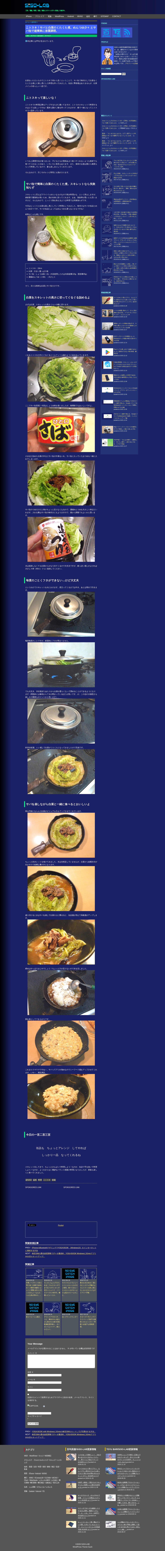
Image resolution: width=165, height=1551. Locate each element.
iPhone (29, 16)
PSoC (26, 1480)
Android (70, 16)
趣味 (48, 1466)
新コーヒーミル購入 (33, 1317)
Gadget (31, 1491)
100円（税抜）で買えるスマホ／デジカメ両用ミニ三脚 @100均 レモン (89, 1485)
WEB (26, 1455)
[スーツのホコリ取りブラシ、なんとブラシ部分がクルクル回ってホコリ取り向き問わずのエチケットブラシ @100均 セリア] (107, 300)
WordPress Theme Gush (82, 1547)
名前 (30, 1372)
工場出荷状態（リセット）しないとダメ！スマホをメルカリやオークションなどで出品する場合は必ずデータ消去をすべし (125, 365)
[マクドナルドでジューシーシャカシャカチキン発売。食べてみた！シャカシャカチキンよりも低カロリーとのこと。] (70, 1269)
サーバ (41, 1455)
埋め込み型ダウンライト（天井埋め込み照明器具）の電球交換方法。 (125, 200)
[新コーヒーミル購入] (34, 1303)
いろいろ (49, 1487)
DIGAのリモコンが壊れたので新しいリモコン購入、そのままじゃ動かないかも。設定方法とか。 (125, 279)
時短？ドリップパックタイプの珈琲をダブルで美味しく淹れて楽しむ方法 (125, 428)
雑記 (53, 1466)
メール (31, 1380)
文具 (35, 1466)
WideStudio (34, 1480)
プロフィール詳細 (131, 63)
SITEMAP (105, 16)
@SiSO (29, 1180)
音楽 (57, 1466)
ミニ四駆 (32, 1487)
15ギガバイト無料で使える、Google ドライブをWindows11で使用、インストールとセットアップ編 (126, 416)
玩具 (25, 1487)
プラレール (41, 1487)
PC (44, 1491)
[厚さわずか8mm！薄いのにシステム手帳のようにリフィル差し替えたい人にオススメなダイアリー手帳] (88, 1269)
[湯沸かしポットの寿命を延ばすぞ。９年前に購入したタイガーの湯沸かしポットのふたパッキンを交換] (107, 326)
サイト (30, 1387)
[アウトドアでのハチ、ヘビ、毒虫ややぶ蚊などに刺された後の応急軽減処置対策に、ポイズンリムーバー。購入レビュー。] (52, 1303)
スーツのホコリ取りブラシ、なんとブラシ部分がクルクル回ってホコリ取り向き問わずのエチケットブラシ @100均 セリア (125, 301)
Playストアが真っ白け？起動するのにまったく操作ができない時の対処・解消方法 (125, 351)
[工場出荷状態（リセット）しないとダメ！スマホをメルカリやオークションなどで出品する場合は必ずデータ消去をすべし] (107, 365)
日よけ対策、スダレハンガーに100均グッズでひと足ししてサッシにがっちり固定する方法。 (126, 175)
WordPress (59, 16)
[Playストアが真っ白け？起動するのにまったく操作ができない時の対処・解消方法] (107, 352)
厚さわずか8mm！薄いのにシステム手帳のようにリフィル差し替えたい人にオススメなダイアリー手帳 (88, 1288)
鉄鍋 (54, 1180)
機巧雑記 (41, 1482)
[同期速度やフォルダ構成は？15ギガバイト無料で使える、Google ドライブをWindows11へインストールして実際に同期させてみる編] (107, 402)
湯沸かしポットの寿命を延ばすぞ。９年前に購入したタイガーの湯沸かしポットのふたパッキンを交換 (125, 325)
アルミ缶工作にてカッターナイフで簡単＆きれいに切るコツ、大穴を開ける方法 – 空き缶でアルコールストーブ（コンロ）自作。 (125, 164)
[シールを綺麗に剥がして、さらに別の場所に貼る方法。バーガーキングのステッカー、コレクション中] (107, 313)
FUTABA (48, 1477)
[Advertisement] (42, 1203)
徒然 (88, 16)
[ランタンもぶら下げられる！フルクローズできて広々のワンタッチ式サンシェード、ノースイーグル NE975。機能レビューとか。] (52, 1269)
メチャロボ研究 (44, 1480)
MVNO (80, 16)
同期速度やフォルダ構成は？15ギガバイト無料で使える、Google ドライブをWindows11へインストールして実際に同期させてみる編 (125, 404)
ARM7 (31, 1477)
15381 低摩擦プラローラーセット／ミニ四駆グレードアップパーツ (128, 1511)
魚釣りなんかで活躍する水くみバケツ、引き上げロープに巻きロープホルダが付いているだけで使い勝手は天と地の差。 (125, 228)
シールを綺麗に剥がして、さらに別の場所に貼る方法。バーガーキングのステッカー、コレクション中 (125, 312)
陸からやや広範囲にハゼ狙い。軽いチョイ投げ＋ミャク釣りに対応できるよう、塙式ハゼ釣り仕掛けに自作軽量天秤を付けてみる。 (125, 267)
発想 (44, 1466)
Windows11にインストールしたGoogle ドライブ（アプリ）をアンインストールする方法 (125, 390)
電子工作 (56, 1482)
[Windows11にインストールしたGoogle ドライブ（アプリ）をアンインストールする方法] (107, 389)
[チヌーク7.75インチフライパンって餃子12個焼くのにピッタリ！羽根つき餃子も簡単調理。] (88, 1303)
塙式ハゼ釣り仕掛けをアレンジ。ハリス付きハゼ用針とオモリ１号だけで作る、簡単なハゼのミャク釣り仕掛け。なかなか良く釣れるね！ (125, 254)
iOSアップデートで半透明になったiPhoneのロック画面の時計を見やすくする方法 (125, 338)
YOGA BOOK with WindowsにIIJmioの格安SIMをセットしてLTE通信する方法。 (64, 1432)
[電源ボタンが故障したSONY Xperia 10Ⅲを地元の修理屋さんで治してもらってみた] (107, 378)
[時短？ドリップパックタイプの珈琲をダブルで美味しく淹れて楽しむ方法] (107, 429)
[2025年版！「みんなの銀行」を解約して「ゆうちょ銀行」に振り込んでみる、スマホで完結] (107, 442)
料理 (40, 1180)
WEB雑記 (48, 1455)
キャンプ (52, 1460)
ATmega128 (39, 1477)
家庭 (30, 1466)
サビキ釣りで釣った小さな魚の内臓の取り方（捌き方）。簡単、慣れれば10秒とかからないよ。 (125, 188)
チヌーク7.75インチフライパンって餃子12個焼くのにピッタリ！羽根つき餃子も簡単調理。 (88, 1322)
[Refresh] (44, 1406)
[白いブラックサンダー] (70, 1303)
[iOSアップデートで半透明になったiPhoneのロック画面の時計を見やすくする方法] (107, 339)
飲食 (25, 1469)
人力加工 (54, 1480)
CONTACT (116, 16)
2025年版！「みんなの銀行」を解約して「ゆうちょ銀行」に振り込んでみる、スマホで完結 (125, 442)
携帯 (25, 1473)
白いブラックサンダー (70, 1317)
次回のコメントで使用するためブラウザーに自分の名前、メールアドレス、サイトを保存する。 (61, 1398)
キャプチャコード (35, 1416)
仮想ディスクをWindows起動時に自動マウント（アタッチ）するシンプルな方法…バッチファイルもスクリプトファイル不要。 (125, 241)
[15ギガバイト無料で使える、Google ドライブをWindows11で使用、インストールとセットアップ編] (107, 416)
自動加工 (48, 1482)
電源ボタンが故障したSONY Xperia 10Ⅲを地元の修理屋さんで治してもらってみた (125, 377)
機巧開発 (33, 1482)
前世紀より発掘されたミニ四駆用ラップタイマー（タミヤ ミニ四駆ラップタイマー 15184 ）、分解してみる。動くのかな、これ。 (128, 1500)
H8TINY (55, 1477)
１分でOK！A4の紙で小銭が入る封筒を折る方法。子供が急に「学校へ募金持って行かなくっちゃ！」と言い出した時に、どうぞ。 (126, 215)
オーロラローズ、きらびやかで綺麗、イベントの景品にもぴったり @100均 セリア (89, 1497)
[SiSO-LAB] (37, 4)
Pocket (61, 1225)
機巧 (95, 16)
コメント (32, 1353)
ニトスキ (47, 1180)
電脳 (49, 16)
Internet (38, 1491)
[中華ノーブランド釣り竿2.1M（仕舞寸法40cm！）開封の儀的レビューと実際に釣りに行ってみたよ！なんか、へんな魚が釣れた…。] (34, 1269)
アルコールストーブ (41, 1460)
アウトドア (39, 16)
